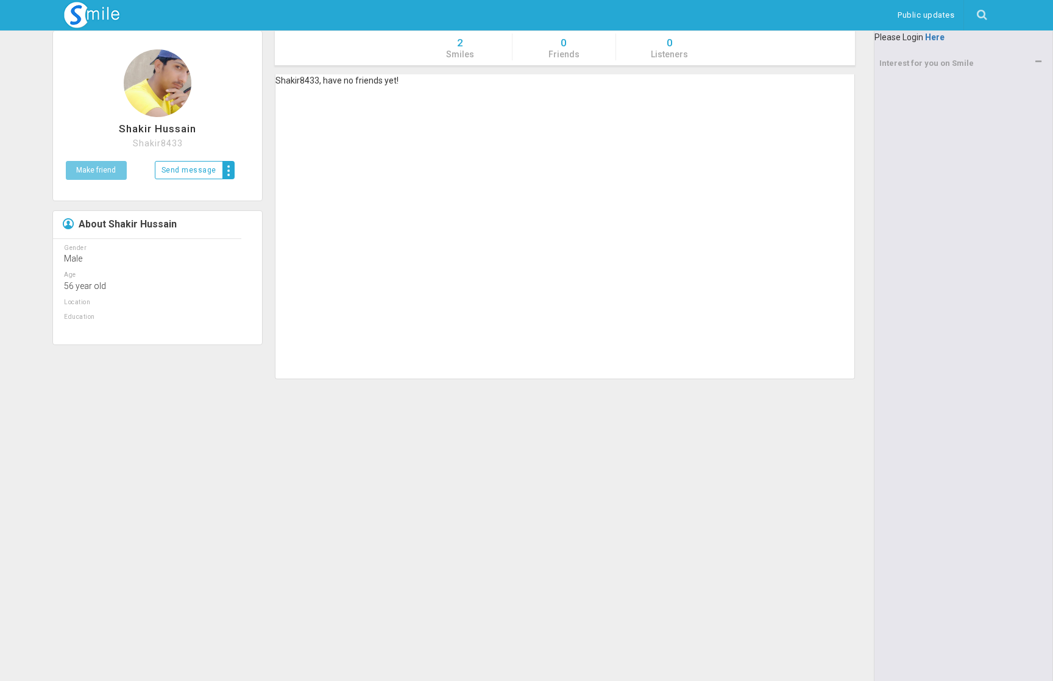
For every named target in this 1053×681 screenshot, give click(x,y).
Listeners (669, 48)
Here (935, 37)
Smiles (460, 48)
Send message (188, 170)
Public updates (930, 15)
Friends (564, 48)
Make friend (96, 170)
